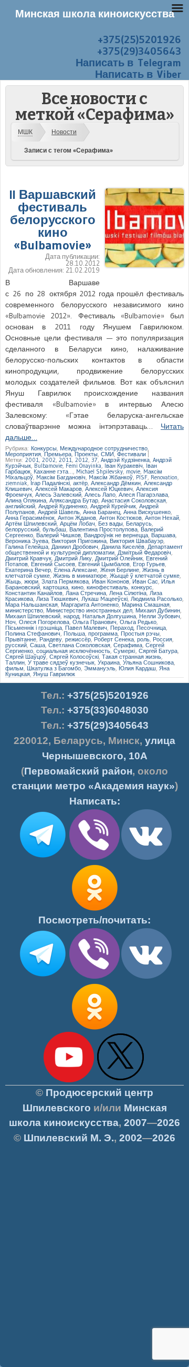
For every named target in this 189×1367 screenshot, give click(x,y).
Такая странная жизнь (131, 656)
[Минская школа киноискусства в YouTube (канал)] (69, 1080)
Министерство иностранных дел (89, 610)
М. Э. (69, 1137)
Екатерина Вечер (28, 570)
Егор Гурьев (149, 564)
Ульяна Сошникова (148, 662)
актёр (80, 483)
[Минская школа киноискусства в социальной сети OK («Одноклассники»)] (94, 910)
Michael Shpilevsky (99, 471)
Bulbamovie (48, 465)
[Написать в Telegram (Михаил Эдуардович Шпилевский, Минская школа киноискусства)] (42, 857)
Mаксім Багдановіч (61, 477)
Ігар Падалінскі (50, 483)
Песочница (151, 627)
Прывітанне (20, 639)
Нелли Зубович (159, 616)
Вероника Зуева (26, 541)
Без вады (110, 523)
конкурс (141, 587)
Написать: (94, 801)
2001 (32, 460)
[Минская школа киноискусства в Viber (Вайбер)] (94, 976)
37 (94, 460)
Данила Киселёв (122, 546)
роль (143, 639)
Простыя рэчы (140, 633)
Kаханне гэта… (53, 471)
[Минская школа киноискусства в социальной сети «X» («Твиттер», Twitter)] (121, 1080)
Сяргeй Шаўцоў (25, 656)
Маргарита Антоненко (90, 604)
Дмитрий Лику (73, 558)
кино (77, 587)
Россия (162, 639)
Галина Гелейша (26, 546)
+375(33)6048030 (108, 710)
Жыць (13, 581)
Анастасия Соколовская (133, 500)
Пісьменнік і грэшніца (33, 627)
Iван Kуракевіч (123, 465)
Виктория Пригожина (79, 541)
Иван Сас (145, 581)
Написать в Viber (138, 74)
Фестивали (131, 454)
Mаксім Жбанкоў (111, 477)
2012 (81, 460)
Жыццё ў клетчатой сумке (145, 575)
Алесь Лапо (100, 494)
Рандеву (50, 639)
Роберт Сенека (114, 639)
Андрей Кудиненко (62, 506)
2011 (65, 460)
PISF (142, 477)
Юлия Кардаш (137, 668)
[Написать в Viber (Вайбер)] (94, 857)
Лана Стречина (86, 593)
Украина (109, 662)
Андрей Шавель (59, 512)
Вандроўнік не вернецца (116, 535)
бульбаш (54, 529)
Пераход (121, 627)
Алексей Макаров (58, 488)
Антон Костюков (120, 517)
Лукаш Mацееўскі (104, 598)
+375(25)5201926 (139, 39)
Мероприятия (23, 454)
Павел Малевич (86, 627)
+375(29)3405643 (139, 51)
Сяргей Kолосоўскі (74, 656)
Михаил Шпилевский (32, 616)
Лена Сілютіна (127, 593)
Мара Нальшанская (31, 604)
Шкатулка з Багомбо (54, 668)
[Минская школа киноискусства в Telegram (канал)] (42, 976)
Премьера (57, 454)
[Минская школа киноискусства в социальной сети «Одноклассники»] (94, 1029)
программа (103, 633)
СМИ (107, 454)
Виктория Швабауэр (136, 541)
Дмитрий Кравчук (28, 558)
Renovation (164, 477)
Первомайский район (78, 771)
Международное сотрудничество (104, 448)
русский (16, 645)
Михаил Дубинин (157, 610)
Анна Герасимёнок (30, 517)
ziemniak (16, 483)
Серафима (127, 645)
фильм (14, 668)
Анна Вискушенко (147, 512)
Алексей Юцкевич (109, 488)
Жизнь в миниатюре (80, 575)
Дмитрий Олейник (119, 558)
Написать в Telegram (128, 62)
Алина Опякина (25, 500)
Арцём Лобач (77, 523)
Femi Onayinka (83, 465)
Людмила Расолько (156, 598)
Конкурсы (44, 448)
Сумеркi (124, 651)
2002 (49, 460)
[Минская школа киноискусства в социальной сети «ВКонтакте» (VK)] (146, 976)
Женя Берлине (119, 570)
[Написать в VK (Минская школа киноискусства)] (146, 857)
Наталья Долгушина (109, 616)
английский (20, 506)
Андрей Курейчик (113, 506)
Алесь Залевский (58, 494)
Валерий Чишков (58, 535)
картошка (55, 587)
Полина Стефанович (32, 633)
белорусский (22, 529)
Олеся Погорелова (44, 622)
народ (71, 616)
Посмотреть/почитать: (94, 920)
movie (133, 471)
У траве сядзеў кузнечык (61, 662)
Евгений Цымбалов (104, 564)
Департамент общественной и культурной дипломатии (94, 549)
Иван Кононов (110, 581)
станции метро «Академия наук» (93, 785)
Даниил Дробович (74, 546)
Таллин (15, 662)
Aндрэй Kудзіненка (125, 460)
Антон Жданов (77, 517)
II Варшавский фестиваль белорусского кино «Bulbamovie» (52, 220)
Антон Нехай (162, 517)
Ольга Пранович (94, 622)
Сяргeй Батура (158, 651)
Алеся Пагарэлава (143, 494)
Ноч (10, 622)
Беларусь (139, 523)
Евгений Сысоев (53, 564)
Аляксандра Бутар (73, 500)
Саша (37, 645)
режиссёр (78, 639)
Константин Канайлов (33, 593)
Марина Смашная (146, 604)
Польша (74, 633)
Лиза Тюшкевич (57, 598)
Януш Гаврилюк (54, 674)
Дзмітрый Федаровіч (144, 552)
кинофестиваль (107, 587)
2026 (168, 1122)
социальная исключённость (73, 651)
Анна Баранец (101, 512)
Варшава (163, 535)
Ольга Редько (138, 622)
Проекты (86, 454)
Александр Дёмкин (116, 483)
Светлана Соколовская (79, 645)
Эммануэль (100, 668)
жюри (31, 581)
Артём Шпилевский (31, 523)
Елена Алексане (75, 570)
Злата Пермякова (65, 581)
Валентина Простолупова (103, 529)
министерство (24, 610)
